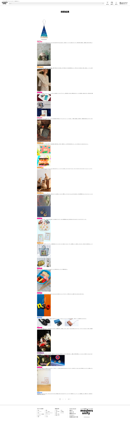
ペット (47, 415)
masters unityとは (124, 2)
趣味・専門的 (57, 414)
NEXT (69, 399)
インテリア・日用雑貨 (41, 414)
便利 (56, 412)
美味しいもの (57, 415)
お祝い (57, 410)
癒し (62, 410)
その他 (47, 416)
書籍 (46, 410)
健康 (38, 416)
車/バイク (39, 415)
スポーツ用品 (48, 411)
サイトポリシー (71, 415)
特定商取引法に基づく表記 (73, 416)
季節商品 (62, 411)
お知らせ (116, 4)
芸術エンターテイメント (49, 412)
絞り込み (107, 4)
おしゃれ (62, 412)
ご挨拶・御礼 (57, 411)
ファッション (39, 411)
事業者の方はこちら (124, 3)
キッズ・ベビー (48, 414)
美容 (38, 412)
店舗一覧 (112, 4)
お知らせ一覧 (71, 412)
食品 (38, 410)
